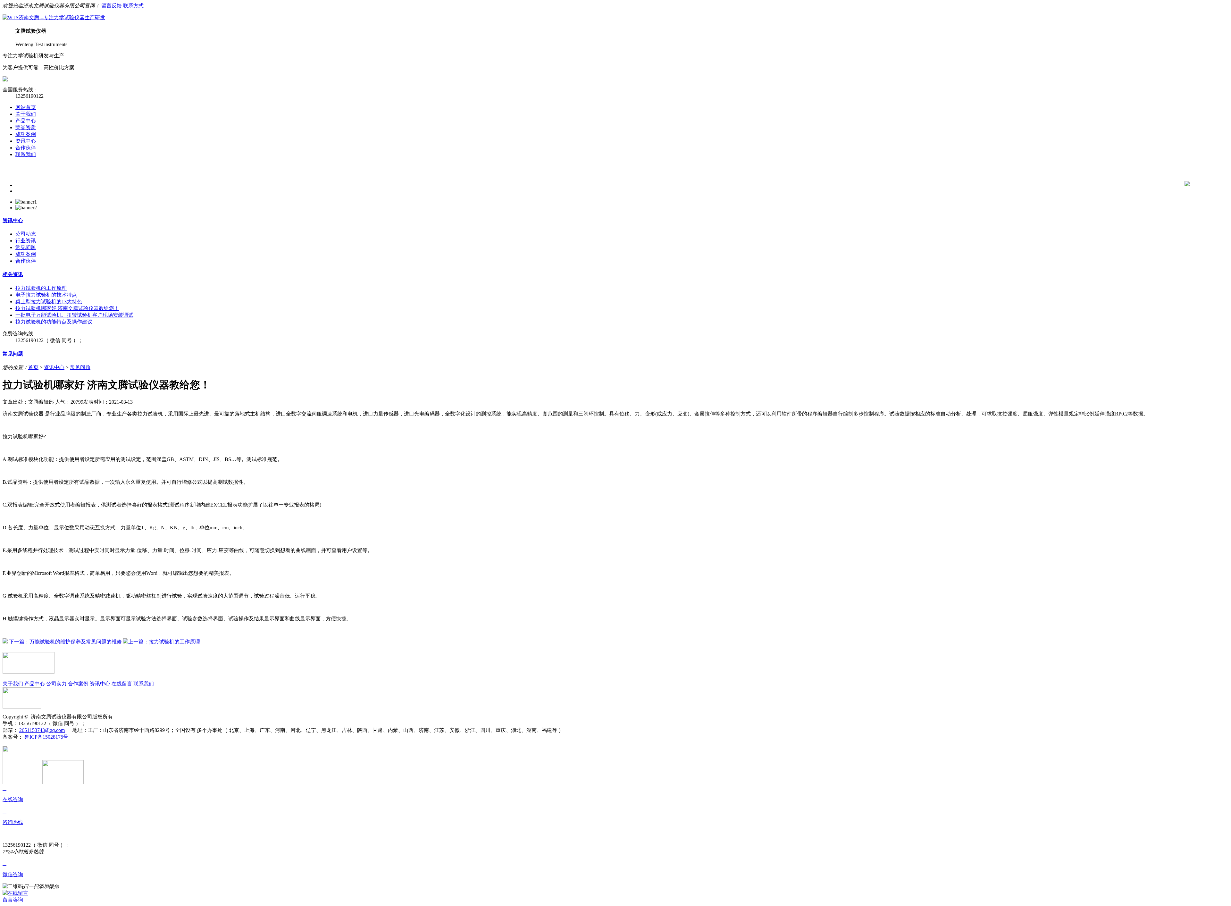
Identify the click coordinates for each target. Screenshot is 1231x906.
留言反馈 (111, 5)
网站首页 (25, 107)
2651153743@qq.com (42, 730)
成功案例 (25, 134)
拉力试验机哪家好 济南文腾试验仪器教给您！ (67, 308)
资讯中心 (25, 141)
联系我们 (25, 154)
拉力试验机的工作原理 (41, 288)
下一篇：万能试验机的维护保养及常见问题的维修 (65, 641)
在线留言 (122, 683)
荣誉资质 (25, 127)
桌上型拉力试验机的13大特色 (48, 301)
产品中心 (25, 120)
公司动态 (25, 234)
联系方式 (133, 5)
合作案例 (78, 683)
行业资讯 (25, 240)
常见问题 (25, 247)
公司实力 (56, 683)
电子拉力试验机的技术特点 (46, 295)
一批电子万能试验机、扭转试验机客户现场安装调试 (74, 315)
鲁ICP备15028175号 (46, 737)
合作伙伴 (25, 147)
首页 (33, 367)
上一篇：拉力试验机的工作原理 (164, 641)
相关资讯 (13, 274)
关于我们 (25, 114)
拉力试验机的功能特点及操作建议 (53, 321)
